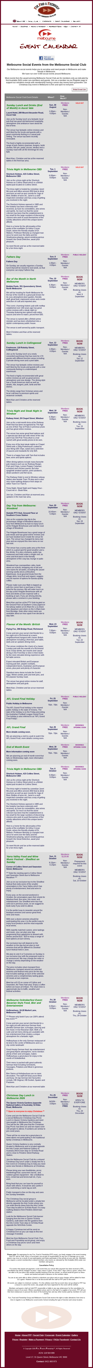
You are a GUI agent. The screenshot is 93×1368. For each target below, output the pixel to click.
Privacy (48, 1340)
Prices (15, 1340)
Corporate (49, 1335)
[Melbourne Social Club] (46, 40)
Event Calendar (63, 1335)
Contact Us (75, 1340)
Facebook (64, 1340)
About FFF (27, 1335)
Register (23, 1340)
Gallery (75, 1335)
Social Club (38, 1335)
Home (17, 1335)
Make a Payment (36, 1340)
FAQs (56, 1340)
